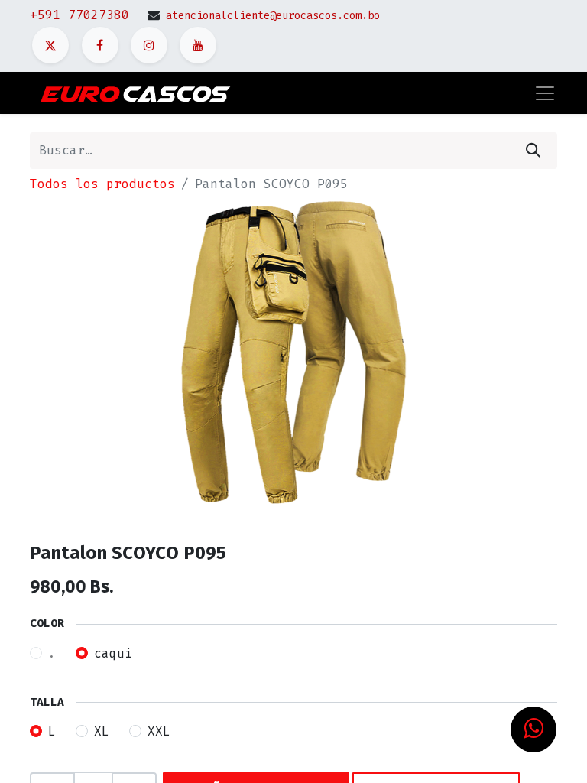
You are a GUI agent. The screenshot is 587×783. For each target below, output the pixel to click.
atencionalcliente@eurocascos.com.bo (273, 15)
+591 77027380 (79, 15)
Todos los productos (102, 184)
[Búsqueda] (533, 150)
